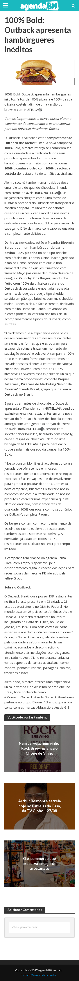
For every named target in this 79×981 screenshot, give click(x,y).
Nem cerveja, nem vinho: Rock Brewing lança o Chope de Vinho (39, 748)
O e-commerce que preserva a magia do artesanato (40, 863)
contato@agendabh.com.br (38, 975)
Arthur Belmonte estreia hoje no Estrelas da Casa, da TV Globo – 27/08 (39, 806)
